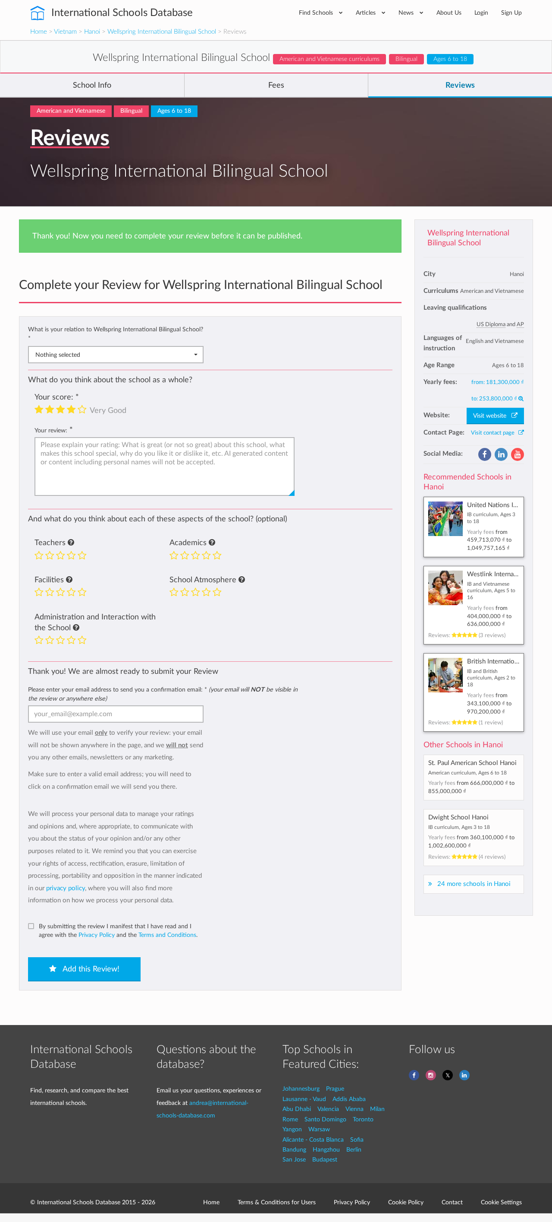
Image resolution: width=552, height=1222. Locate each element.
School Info (92, 85)
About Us (448, 13)
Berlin (353, 1149)
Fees (276, 85)
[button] (71, 543)
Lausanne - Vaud (304, 1099)
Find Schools (317, 13)
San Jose (294, 1159)
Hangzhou (326, 1149)
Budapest (324, 1159)
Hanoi (92, 32)
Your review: (50, 430)
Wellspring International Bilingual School (161, 32)
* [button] (29, 338)
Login (481, 13)
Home (38, 32)
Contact (452, 1202)
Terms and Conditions (167, 935)
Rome (290, 1119)
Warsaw (319, 1129)
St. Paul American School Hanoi (472, 763)
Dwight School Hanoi (458, 817)
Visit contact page (494, 433)
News (406, 13)
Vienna (354, 1109)
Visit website (492, 416)
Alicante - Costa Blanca (313, 1139)
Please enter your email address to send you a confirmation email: (163, 693)
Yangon (292, 1129)
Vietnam (65, 32)
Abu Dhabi (296, 1109)
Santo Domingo (325, 1119)
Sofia (357, 1139)
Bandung (294, 1149)
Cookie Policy (405, 1202)
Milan (377, 1109)
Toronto (363, 1119)
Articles (366, 13)
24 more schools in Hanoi (474, 884)
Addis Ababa (349, 1099)
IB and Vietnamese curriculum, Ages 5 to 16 (491, 590)
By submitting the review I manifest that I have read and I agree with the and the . (118, 930)
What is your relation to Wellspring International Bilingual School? (115, 333)
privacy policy (65, 888)
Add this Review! (90, 969)
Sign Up (511, 13)
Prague (335, 1089)
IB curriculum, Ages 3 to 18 (459, 827)
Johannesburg (301, 1089)
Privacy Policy (96, 935)
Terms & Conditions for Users (277, 1202)
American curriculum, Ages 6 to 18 (467, 772)
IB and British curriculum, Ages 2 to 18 (491, 678)
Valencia (328, 1109)
